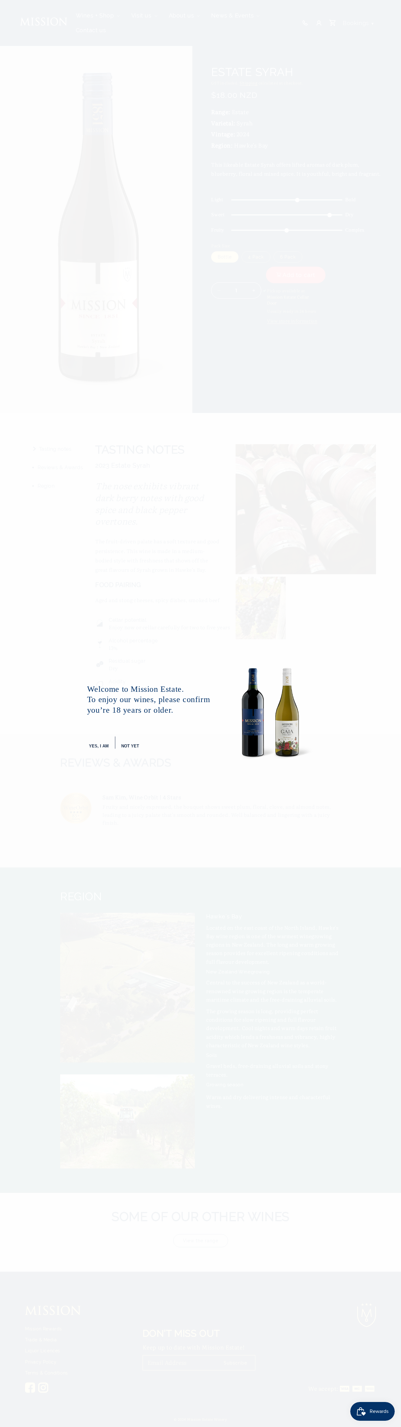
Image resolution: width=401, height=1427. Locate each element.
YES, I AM (99, 746)
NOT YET (130, 746)
